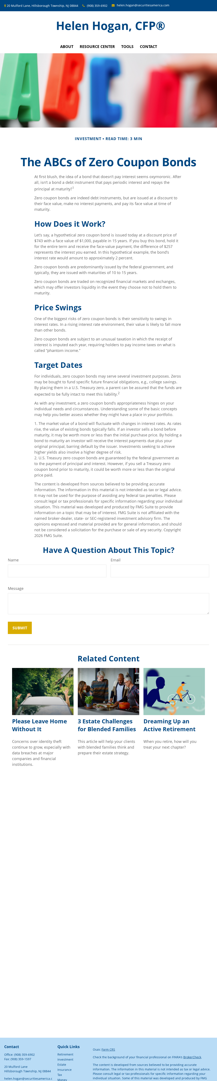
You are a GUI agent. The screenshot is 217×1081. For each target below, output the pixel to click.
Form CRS (108, 1049)
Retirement (65, 1054)
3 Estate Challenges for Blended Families (107, 725)
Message (16, 588)
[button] (66, 46)
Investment (65, 1059)
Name (13, 559)
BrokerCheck (192, 1057)
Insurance (64, 1070)
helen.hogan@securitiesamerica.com (143, 5)
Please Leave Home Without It (39, 725)
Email (116, 559)
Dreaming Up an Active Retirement (169, 725)
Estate (61, 1065)
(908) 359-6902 (97, 6)
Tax (59, 1075)
